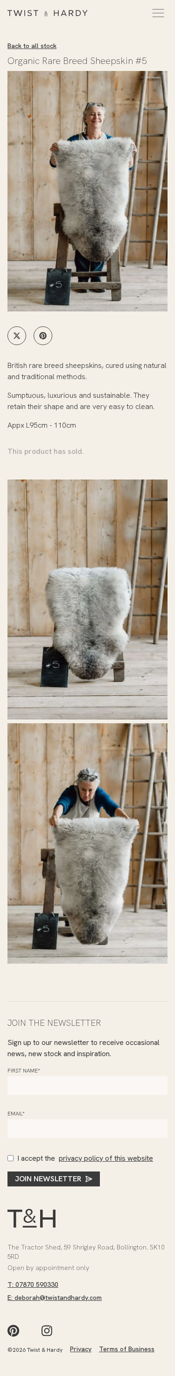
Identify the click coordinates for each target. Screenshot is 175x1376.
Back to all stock (31, 46)
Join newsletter (48, 1179)
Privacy (80, 1349)
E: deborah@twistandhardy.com (54, 1297)
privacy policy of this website (106, 1158)
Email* (16, 1113)
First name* (23, 1070)
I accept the (85, 1158)
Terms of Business (126, 1349)
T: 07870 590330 (32, 1284)
